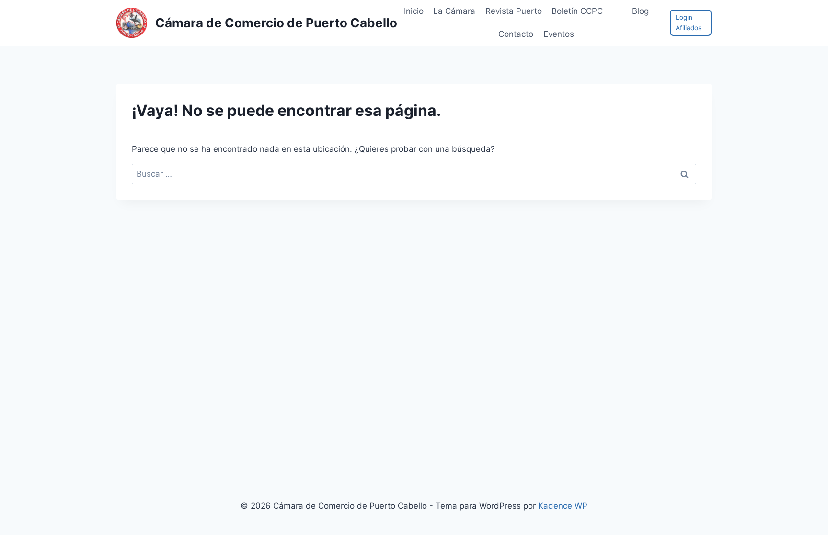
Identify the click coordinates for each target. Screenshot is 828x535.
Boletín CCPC (577, 11)
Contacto (515, 34)
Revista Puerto (513, 11)
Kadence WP (562, 506)
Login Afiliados (689, 22)
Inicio (414, 11)
